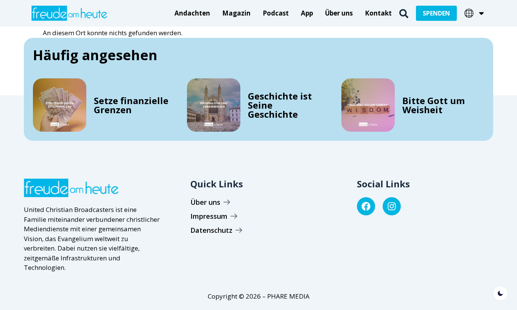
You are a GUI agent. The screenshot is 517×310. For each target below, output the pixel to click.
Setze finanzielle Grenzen (131, 105)
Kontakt (378, 13)
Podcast (276, 13)
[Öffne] (481, 13)
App (307, 13)
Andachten (192, 13)
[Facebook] (366, 206)
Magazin (236, 13)
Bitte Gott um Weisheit (433, 105)
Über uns (339, 13)
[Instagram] (392, 206)
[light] (500, 293)
